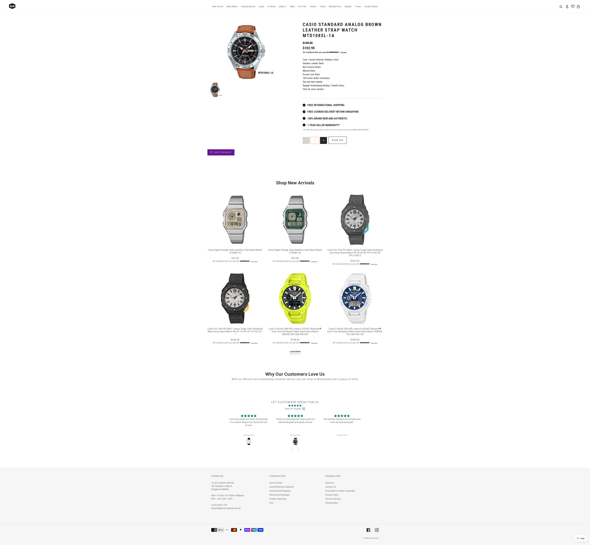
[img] (295, 405)
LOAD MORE (295, 352)
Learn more (343, 52)
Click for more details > (314, 89)
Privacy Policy (331, 495)
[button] (293, 449)
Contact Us (330, 487)
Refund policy (331, 503)
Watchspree (374, 538)
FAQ (271, 503)
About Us (329, 483)
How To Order (275, 483)
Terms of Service (333, 499)
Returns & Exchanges (279, 495)
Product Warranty (278, 499)
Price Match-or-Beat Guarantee (340, 491)
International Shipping (279, 491)
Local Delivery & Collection (281, 487)
